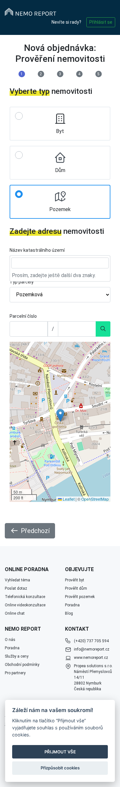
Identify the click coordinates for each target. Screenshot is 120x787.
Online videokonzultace (25, 605)
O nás (10, 639)
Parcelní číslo (23, 316)
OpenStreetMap (95, 499)
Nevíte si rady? (66, 22)
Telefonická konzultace (25, 596)
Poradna (72, 605)
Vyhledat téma (17, 580)
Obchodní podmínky (22, 664)
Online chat (15, 613)
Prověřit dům (76, 588)
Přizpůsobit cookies (60, 767)
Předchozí (35, 531)
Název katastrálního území (37, 250)
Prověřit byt (74, 580)
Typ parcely (22, 281)
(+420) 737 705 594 (91, 641)
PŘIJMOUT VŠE (60, 751)
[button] (60, 415)
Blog (69, 613)
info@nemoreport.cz (91, 649)
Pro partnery (15, 673)
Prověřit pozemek (80, 596)
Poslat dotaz (16, 588)
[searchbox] (60, 263)
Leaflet (68, 499)
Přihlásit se (100, 22)
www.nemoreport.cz (91, 657)
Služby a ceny (16, 656)
